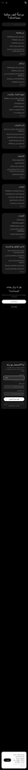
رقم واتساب (21, 374)
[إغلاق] (3, 363)
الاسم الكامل (21, 383)
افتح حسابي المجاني (14, 399)
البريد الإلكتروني (20, 390)
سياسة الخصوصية (11, 405)
